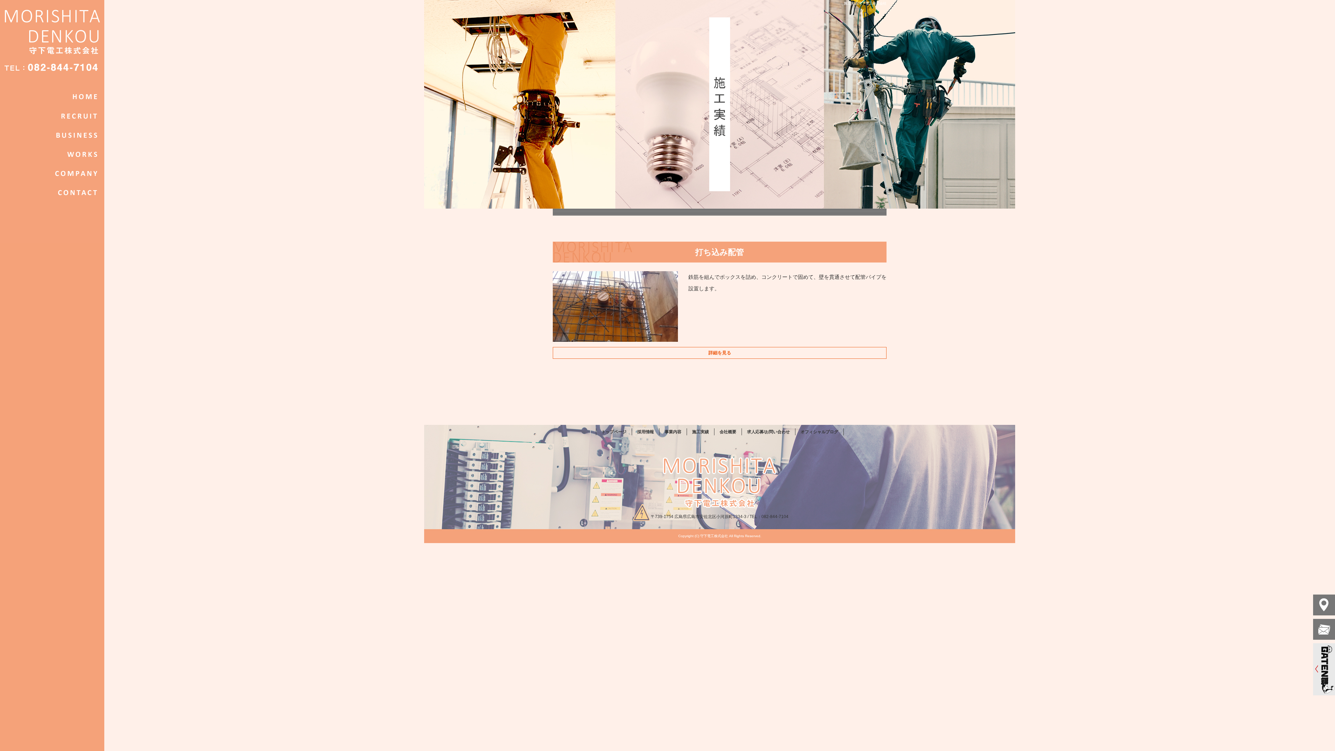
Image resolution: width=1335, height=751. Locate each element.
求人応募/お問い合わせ (52, 192)
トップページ (52, 96)
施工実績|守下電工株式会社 (865, 3)
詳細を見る (720, 352)
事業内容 (52, 134)
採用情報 (52, 115)
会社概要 (52, 173)
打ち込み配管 (719, 252)
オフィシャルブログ (819, 431)
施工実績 (52, 153)
